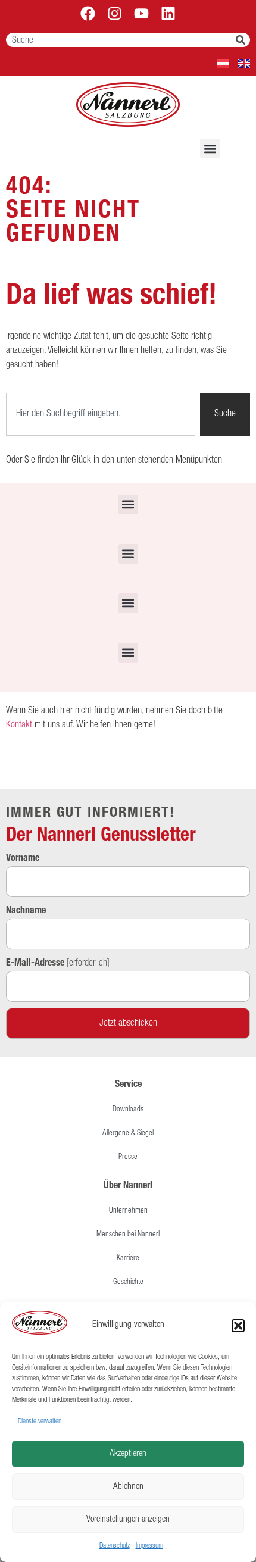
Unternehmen (128, 1211)
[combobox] (121, 40)
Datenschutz (114, 1545)
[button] (238, 1326)
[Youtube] (141, 13)
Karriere (128, 1259)
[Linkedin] (168, 13)
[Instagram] (114, 13)
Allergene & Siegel (128, 1134)
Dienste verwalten (39, 1421)
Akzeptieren (128, 1453)
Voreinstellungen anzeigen (128, 1519)
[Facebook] (87, 13)
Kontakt (19, 725)
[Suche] (243, 40)
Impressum (149, 1545)
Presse (128, 1157)
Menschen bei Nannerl (128, 1235)
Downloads (128, 1110)
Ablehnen (128, 1486)
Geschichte (128, 1282)
